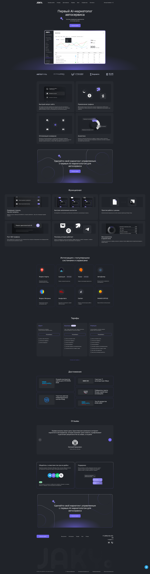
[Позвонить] (112, 542)
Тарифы (73, 2)
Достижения (66, 2)
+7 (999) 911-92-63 (107, 537)
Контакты (92, 2)
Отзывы (58, 2)
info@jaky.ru (110, 539)
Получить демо (75, 25)
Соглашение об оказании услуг (83, 571)
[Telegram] (109, 542)
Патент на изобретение (71, 571)
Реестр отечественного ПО (108, 571)
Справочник (85, 2)
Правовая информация (96, 571)
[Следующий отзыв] (110, 439)
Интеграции (71, 536)
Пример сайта (51, 2)
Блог (78, 2)
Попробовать (49, 334)
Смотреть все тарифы (75, 359)
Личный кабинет (108, 2)
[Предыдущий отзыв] (40, 439)
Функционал (63, 536)
